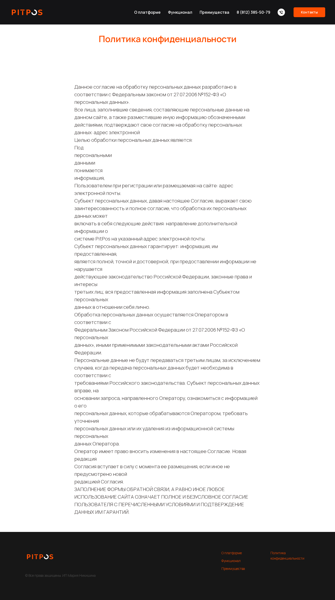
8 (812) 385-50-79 (253, 12)
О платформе (147, 12)
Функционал (180, 12)
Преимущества (214, 12)
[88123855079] (281, 12)
